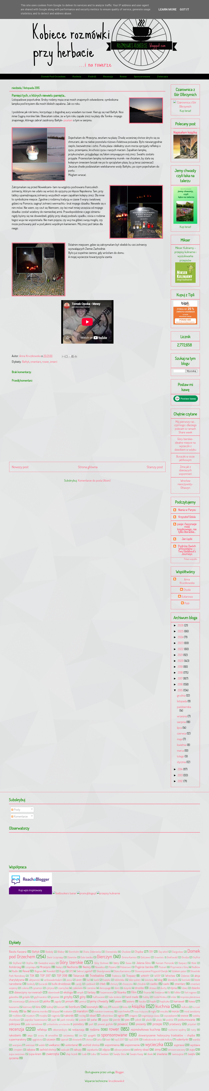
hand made (131, 997)
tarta (99, 1039)
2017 (180, 678)
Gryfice (196, 957)
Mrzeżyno (45, 967)
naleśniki (69, 1015)
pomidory (78, 1024)
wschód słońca (90, 1045)
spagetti (92, 1035)
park (54, 1019)
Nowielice (100, 967)
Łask (84, 1054)
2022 (181, 649)
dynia (174, 988)
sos (80, 1035)
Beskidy (49, 951)
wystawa (195, 1045)
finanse (147, 992)
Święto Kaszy (136, 1054)
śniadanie (162, 1054)
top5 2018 (134, 1039)
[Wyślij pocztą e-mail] (63, 356)
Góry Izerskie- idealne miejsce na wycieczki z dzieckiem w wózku (185, 444)
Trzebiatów (97, 975)
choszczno (127, 984)
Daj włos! (163, 951)
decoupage (105, 988)
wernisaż (30, 1045)
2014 (180, 769)
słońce (89, 1039)
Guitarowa (187, 596)
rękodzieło (15, 1035)
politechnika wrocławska (58, 1024)
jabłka (46, 1001)
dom (117, 988)
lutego (181, 756)
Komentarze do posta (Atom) (94, 480)
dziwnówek (53, 992)
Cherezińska (111, 951)
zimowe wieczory (176, 1049)
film (134, 992)
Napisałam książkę (185, 132)
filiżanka (121, 992)
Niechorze (72, 967)
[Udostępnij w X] (69, 356)
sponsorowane (142, 76)
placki (149, 1019)
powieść (122, 1024)
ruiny (193, 1029)
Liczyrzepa (30, 967)
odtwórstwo (107, 1015)
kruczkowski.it (116, 1081)
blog (160, 979)
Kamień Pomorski (165, 963)
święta (191, 1054)
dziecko (196, 988)
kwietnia (182, 745)
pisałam (67, 120)
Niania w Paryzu (187, 509)
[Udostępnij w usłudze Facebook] (72, 356)
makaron (68, 1011)
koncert (61, 1007)
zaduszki (65, 1049)
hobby (146, 997)
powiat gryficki (105, 1024)
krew (125, 1007)
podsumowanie (186, 1019)
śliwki (150, 1054)
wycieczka (154, 1044)
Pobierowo (125, 967)
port (91, 1024)
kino (38, 1007)
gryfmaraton (40, 997)
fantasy (92, 992)
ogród (121, 1015)
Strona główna (87, 467)
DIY (151, 951)
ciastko (154, 984)
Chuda (187, 589)
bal (88, 979)
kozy (105, 1007)
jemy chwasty (99, 1001)
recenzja (108, 76)
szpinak (64, 1039)
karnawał (179, 1001)
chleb (103, 984)
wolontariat (71, 1045)
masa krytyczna (141, 1011)
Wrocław (170, 975)
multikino (17, 1015)
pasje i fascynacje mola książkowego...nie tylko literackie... (187, 528)
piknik (138, 1019)
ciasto (166, 984)
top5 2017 (119, 1039)
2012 (180, 781)
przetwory (175, 1024)
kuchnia (76, 76)
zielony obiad (141, 1049)
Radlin (15, 971)
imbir (173, 997)
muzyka (43, 1015)
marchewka (124, 1011)
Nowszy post (20, 467)
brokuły (31, 984)
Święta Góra (119, 1054)
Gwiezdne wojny (46, 963)
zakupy (78, 1049)
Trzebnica (116, 975)
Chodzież (126, 951)
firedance (159, 992)
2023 (181, 643)
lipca (180, 727)
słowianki (77, 1039)
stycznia (181, 762)
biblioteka (119, 979)
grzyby (68, 996)
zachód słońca (48, 1049)
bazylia (106, 979)
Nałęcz (59, 967)
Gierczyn (104, 956)
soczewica (68, 1035)
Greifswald (172, 957)
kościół (115, 1007)
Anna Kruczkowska (187, 581)
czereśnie (91, 988)
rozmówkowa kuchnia (145, 1029)
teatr (108, 1039)
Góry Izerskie (71, 962)
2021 (180, 655)
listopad (56, 1011)
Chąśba (139, 951)
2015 (180, 690)
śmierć (53, 361)
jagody (58, 1001)
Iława (128, 963)
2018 (180, 672)
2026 (181, 625)
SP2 (71, 971)
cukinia (25, 988)
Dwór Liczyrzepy (55, 957)
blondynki (173, 979)
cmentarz (36, 361)
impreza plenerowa (190, 997)
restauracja (78, 1029)
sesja (30, 1035)
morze (175, 1011)
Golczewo (145, 957)
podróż (92, 76)
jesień (118, 1001)
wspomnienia (112, 1045)
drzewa (153, 988)
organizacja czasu (151, 1015)
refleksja (42, 1029)
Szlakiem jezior (179, 971)
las (25, 1011)
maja (180, 739)
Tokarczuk (78, 975)
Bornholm (74, 951)
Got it (184, 9)
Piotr (187, 603)
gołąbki (26, 997)
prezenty (141, 1024)
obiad (93, 1015)
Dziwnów (72, 957)
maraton (82, 1011)
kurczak (196, 1007)
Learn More (168, 9)
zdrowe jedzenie (122, 1049)
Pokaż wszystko (190, 559)
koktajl (50, 1007)
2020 (181, 661)
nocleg (82, 1015)
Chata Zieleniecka (92, 951)
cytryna (50, 988)
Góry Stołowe (101, 963)
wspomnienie (132, 1045)
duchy (164, 988)
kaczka (142, 1001)
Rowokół (51, 971)
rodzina (94, 1029)
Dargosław (177, 951)
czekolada (77, 988)
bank (96, 979)
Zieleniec (185, 975)
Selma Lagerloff (85, 971)
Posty (16, 809)
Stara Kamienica (122, 971)
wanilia (196, 1039)
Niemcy (87, 967)
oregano (133, 1015)
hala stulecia (115, 997)
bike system (135, 979)
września (182, 716)
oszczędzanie (170, 1015)
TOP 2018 (62, 975)
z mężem (18, 1049)
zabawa (31, 1049)
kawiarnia (14, 1007)
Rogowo (39, 971)
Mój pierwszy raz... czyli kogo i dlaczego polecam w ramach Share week (185, 427)
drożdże (139, 988)
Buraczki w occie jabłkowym (185, 458)
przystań (192, 1024)
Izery (116, 963)
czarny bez (63, 988)
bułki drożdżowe (61, 984)
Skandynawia (103, 971)
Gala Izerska (87, 957)
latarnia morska (40, 1011)
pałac (94, 1019)
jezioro (130, 1001)
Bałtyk (25, 361)
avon (79, 979)
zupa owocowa (16, 1054)
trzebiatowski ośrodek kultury (157, 1039)
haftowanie (98, 997)
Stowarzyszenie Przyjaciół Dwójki (151, 971)
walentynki (182, 1039)
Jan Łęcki (187, 539)
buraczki (43, 984)
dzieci (185, 988)
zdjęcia (106, 1049)
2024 (181, 637)
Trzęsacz (131, 975)
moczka (164, 1011)
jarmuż (82, 1001)
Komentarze (20, 816)
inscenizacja (19, 1001)
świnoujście (178, 1054)
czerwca (182, 733)
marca (181, 750)
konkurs (74, 1006)
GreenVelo (159, 957)
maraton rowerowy (104, 1011)
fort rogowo (191, 992)
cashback (90, 984)
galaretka (13, 997)
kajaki (153, 1001)
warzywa (17, 1045)
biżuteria (149, 979)
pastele (82, 1019)
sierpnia (181, 722)
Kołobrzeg (15, 967)
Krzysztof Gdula (187, 517)
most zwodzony (192, 1011)
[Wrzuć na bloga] (66, 356)
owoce (184, 1015)
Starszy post (155, 467)
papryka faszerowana (36, 1019)
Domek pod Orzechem (53, 76)
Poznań (162, 967)
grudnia (181, 695)
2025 (181, 631)
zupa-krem (35, 1054)
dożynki (127, 988)
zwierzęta (162, 76)
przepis (157, 1024)
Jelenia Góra (143, 963)
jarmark (69, 1001)
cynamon (37, 988)
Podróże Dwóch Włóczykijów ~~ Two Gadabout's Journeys (187, 550)
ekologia (68, 992)
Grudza (185, 957)
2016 (180, 684)
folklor (177, 992)
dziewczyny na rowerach (28, 992)
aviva (69, 979)
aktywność (34, 979)
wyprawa (179, 1045)
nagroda (55, 1015)
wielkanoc (54, 1045)
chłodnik (141, 984)
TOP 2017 (45, 975)
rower (123, 76)
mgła (153, 1011)
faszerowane (106, 992)
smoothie (53, 1035)
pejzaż (105, 1019)
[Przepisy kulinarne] (185, 281)
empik (80, 992)
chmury (114, 984)
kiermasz (27, 1007)
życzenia (13, 1058)
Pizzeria (112, 967)
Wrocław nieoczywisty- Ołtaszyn (185, 484)
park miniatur (68, 1019)
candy (78, 984)
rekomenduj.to (60, 1029)
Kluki (194, 963)
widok (42, 1045)
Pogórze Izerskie (144, 967)
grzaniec (55, 997)
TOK (32, 975)
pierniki (116, 1019)
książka (138, 1006)
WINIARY (145, 975)
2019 (180, 666)
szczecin (51, 1039)
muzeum (30, 1015)
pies (127, 1019)
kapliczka (164, 1001)
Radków (196, 967)
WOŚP (157, 975)
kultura (185, 1007)
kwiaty (14, 1011)
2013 (180, 775)
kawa (192, 1001)
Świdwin (104, 1054)
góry (83, 996)
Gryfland (17, 963)
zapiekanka (92, 1049)
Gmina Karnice (129, 957)
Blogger (119, 1072)
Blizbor (61, 951)
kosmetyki (92, 1007)
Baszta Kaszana (17, 951)
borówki (186, 979)
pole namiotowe (34, 1024)
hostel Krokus (160, 997)
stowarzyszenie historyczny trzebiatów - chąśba (166, 1035)
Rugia (62, 971)
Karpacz (183, 963)
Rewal (26, 971)
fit (169, 992)
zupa (192, 1049)
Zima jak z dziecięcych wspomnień (185, 470)
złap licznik (71, 1054)
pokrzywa (14, 1024)
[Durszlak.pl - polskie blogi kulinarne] (108, 893)
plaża (159, 1019)
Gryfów (30, 963)
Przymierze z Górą (179, 967)
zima (158, 1049)
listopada (182, 701)
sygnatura (37, 1039)
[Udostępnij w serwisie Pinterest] (75, 356)
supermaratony (17, 1039)
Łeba (93, 1054)
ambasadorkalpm (53, 979)
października (184, 707)
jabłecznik (34, 1001)
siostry (41, 1035)
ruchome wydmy (177, 1029)
